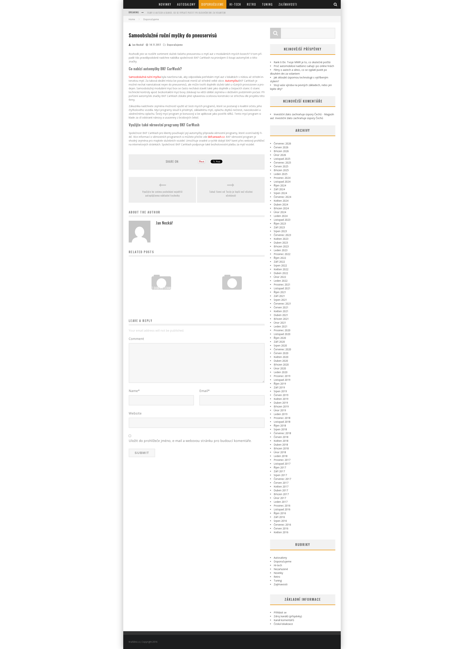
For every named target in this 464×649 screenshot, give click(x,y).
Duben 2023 (281, 242)
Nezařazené (281, 569)
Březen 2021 (281, 319)
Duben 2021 (281, 315)
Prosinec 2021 (282, 284)
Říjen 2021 (280, 292)
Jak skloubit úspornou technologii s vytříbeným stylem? (178, 12)
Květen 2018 (281, 440)
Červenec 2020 (282, 349)
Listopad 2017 (282, 463)
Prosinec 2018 (282, 418)
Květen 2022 (281, 269)
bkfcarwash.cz (216, 136)
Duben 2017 (281, 490)
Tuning (267, 4)
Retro (251, 4)
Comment (136, 338)
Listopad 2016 (282, 509)
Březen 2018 (281, 448)
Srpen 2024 (280, 193)
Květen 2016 (281, 532)
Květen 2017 (281, 486)
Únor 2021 (280, 322)
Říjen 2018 (280, 425)
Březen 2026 (281, 151)
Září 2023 (279, 227)
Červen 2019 (281, 395)
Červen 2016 (281, 528)
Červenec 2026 (282, 143)
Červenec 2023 (282, 235)
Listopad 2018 (282, 421)
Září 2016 (279, 517)
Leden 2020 (280, 372)
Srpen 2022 (280, 265)
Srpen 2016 (280, 521)
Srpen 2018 (280, 429)
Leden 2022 (280, 280)
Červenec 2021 (282, 303)
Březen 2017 (281, 494)
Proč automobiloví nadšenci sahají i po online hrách (304, 66)
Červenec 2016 (282, 524)
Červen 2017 (281, 482)
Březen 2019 (281, 406)
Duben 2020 (281, 360)
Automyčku (231, 80)
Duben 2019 (281, 402)
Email (204, 391)
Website (135, 413)
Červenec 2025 (282, 162)
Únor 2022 (280, 277)
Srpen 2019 (280, 391)
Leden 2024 (280, 216)
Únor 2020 (280, 368)
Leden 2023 (280, 250)
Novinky (165, 4)
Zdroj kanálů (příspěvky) (288, 616)
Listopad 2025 (282, 158)
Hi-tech (235, 4)
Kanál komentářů (284, 620)
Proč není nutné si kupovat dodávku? (232, 293)
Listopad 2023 (282, 219)
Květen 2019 (281, 399)
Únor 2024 (280, 212)
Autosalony (186, 4)
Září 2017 (279, 471)
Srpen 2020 (280, 345)
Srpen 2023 (280, 231)
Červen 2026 (281, 147)
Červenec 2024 (282, 197)
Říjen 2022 (280, 258)
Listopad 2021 (282, 288)
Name (134, 391)
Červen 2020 (281, 353)
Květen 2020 (281, 357)
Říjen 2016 (280, 513)
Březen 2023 (281, 246)
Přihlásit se (280, 612)
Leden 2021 (280, 326)
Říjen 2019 (280, 383)
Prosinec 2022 (282, 254)
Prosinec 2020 (282, 330)
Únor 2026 (280, 155)
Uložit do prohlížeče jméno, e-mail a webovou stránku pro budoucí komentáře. (190, 440)
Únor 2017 (280, 498)
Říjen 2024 (280, 185)
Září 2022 (279, 261)
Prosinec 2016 (282, 505)
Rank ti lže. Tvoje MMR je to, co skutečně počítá (302, 62)
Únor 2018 (280, 452)
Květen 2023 (281, 238)
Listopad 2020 (282, 334)
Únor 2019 (280, 410)
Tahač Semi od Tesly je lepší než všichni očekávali (231, 193)
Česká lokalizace (283, 624)
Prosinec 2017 (282, 460)
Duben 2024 (281, 204)
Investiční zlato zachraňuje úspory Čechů (299, 118)
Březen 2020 (281, 364)
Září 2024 (279, 189)
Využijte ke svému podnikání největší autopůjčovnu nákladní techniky (162, 193)
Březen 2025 (281, 170)
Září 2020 (279, 341)
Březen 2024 (281, 208)
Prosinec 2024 (282, 177)
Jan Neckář (138, 44)
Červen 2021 (281, 307)
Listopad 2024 (282, 181)
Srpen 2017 (280, 475)
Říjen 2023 (280, 223)
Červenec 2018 (282, 433)
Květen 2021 (281, 311)
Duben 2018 (281, 444)
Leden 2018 (280, 456)
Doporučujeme (212, 4)
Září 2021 (279, 296)
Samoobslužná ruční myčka (145, 77)
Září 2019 (279, 387)
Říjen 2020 (280, 338)
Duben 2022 (281, 273)
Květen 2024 (281, 200)
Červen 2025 (281, 166)
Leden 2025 (280, 174)
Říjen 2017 (280, 467)
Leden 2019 (280, 414)
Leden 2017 (280, 501)
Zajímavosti (288, 4)
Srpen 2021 (280, 299)
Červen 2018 (281, 437)
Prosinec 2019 (282, 376)
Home (132, 19)
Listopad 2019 (282, 379)
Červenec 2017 (282, 479)
